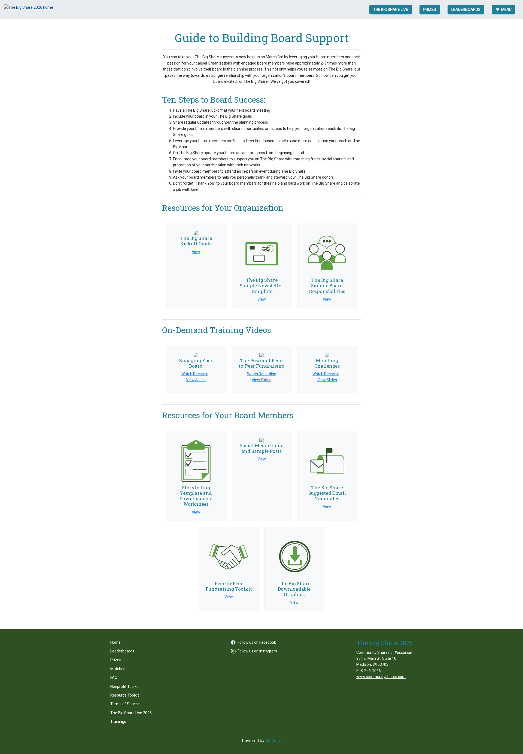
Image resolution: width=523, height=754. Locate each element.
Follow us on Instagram (257, 651)
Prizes (429, 9)
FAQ (113, 677)
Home (115, 642)
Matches (117, 669)
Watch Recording (196, 374)
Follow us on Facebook (257, 642)
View (196, 251)
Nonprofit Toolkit (124, 686)
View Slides (196, 380)
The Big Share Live (390, 9)
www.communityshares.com (381, 676)
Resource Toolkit (124, 695)
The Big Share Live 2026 (131, 713)
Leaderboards (466, 9)
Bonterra (273, 740)
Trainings (118, 721)
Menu (506, 9)
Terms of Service (125, 704)
